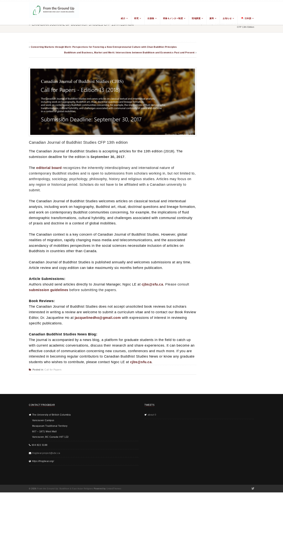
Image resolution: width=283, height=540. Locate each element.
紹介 (123, 18)
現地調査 (196, 18)
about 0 (152, 414)
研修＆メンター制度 (173, 18)
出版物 (150, 18)
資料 (211, 18)
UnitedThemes (113, 488)
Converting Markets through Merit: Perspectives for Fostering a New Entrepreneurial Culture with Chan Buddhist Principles (104, 47)
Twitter (252, 488)
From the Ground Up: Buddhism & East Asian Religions (65, 488)
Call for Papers (53, 369)
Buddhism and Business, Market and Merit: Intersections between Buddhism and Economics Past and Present (129, 52)
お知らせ (227, 18)
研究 (136, 18)
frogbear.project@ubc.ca (46, 453)
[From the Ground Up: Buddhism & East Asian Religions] (54, 13)
